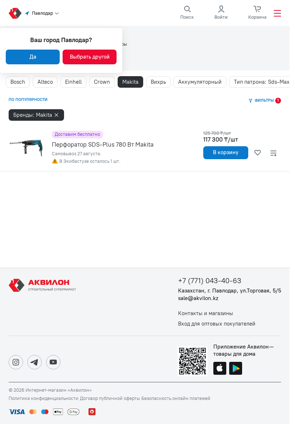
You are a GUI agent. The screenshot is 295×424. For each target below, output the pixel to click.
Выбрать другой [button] (90, 57)
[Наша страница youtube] (53, 362)
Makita (130, 82)
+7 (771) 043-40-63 (209, 281)
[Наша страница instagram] (16, 362)
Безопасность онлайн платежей (175, 398)
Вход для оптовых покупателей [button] (216, 324)
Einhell (73, 82)
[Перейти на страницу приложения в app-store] (219, 369)
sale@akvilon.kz (198, 298)
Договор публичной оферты (110, 398)
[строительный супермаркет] (15, 13)
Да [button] (33, 57)
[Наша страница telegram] (34, 362)
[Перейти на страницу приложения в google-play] (235, 369)
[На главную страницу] (43, 302)
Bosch (17, 82)
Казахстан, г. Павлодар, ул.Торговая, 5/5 (229, 291)
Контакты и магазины (205, 313)
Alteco (45, 82)
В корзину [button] (226, 152)
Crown (102, 82)
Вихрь (158, 82)
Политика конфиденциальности (43, 398)
